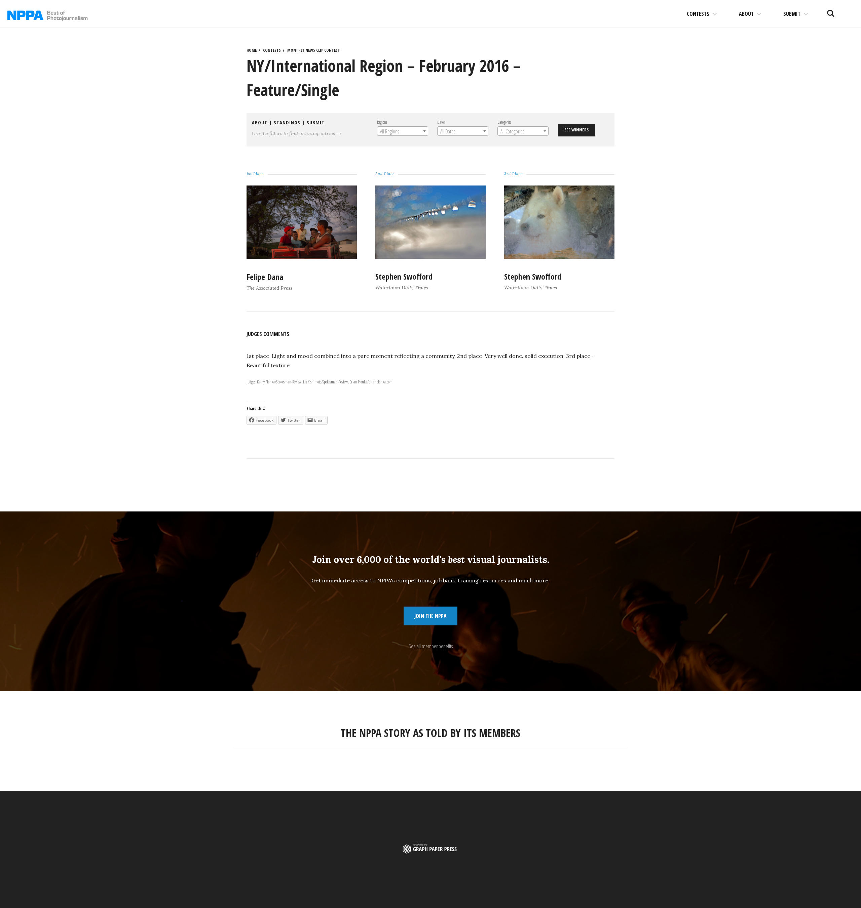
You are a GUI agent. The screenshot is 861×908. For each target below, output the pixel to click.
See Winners (576, 130)
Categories (504, 122)
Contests (698, 13)
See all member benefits (431, 646)
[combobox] (402, 131)
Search (830, 10)
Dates (441, 122)
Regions (382, 122)
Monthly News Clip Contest (313, 50)
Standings (287, 122)
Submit (791, 13)
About (746, 13)
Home (252, 50)
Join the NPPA (430, 616)
